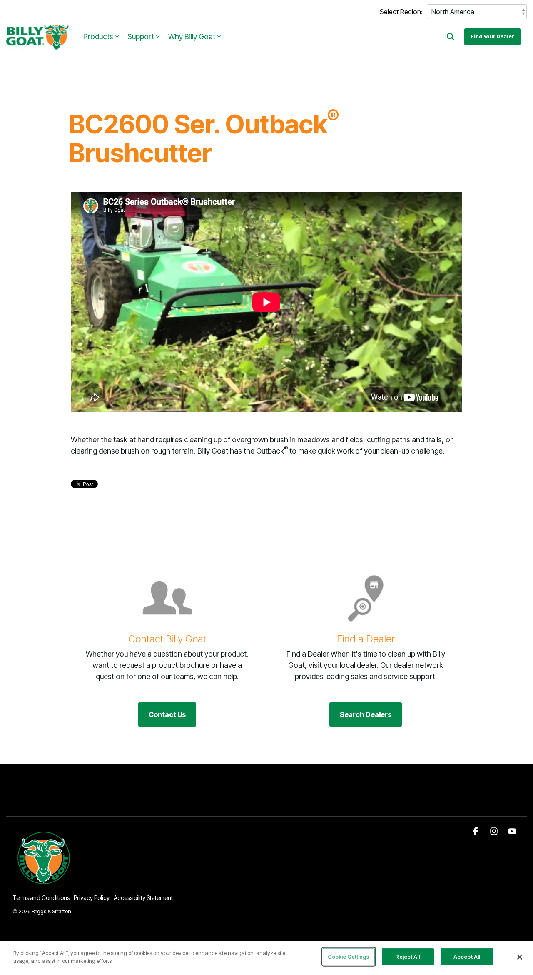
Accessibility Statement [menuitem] (143, 897)
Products (98, 36)
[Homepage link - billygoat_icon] (44, 884)
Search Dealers (365, 714)
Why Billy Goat (191, 36)
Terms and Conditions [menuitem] (41, 897)
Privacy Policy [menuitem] (92, 897)
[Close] (520, 957)
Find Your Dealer (492, 36)
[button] (476, 831)
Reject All (407, 956)
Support (140, 36)
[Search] (450, 36)
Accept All (466, 956)
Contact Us (167, 714)
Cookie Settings (349, 956)
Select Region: (401, 11)
